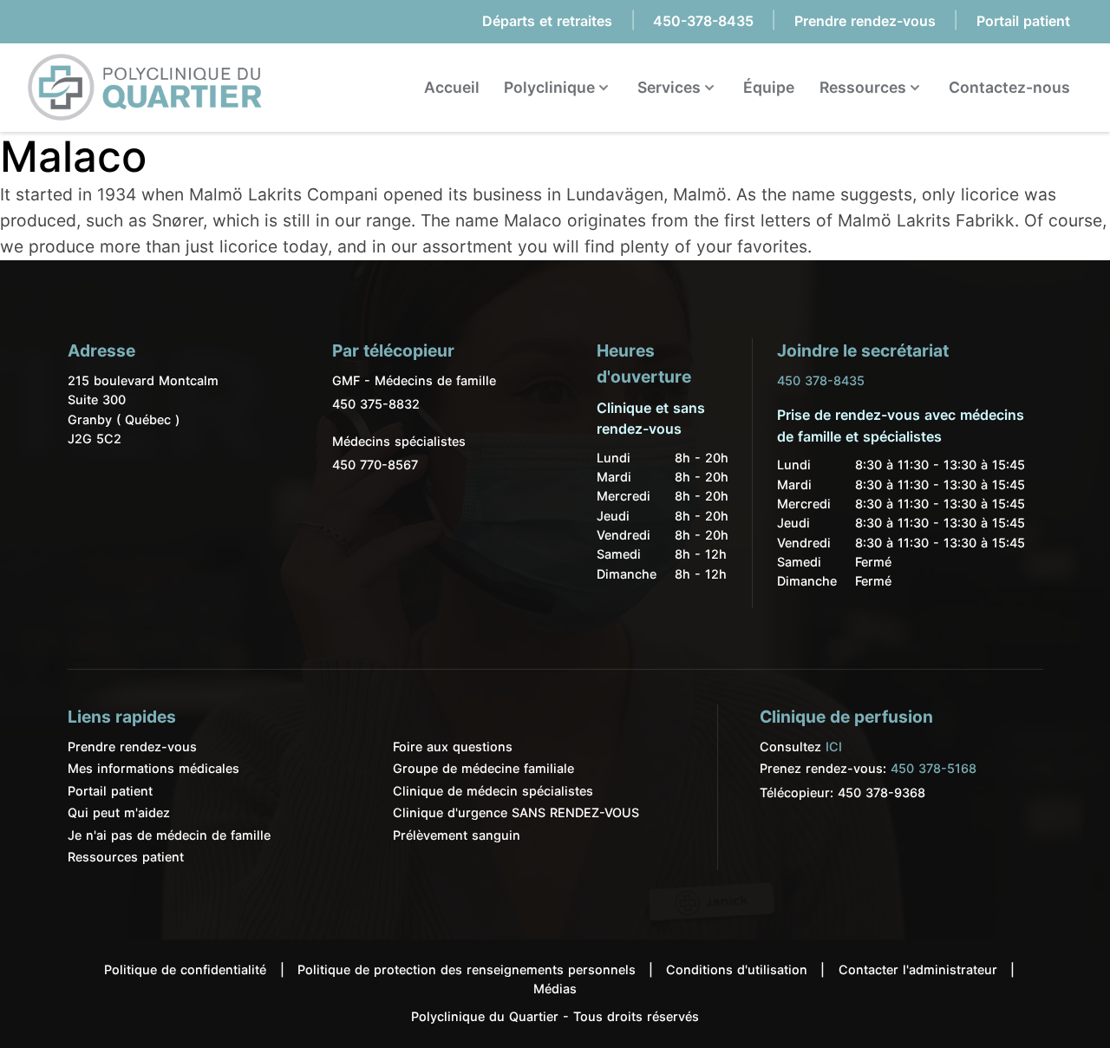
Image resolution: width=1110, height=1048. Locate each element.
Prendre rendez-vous (865, 20)
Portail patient (1023, 20)
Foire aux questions (453, 746)
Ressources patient (126, 856)
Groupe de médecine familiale (483, 768)
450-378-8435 (703, 20)
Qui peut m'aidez (119, 812)
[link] (145, 87)
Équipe (768, 87)
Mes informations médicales (153, 768)
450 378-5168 (933, 768)
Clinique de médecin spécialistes (493, 790)
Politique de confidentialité (185, 969)
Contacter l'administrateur (918, 969)
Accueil (452, 87)
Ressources (864, 87)
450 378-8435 (821, 380)
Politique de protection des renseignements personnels (466, 969)
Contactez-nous (1009, 87)
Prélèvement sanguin (456, 835)
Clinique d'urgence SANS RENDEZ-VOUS (516, 812)
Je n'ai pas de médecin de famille (169, 835)
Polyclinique (551, 87)
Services (670, 87)
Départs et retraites (547, 20)
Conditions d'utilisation (736, 969)
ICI (834, 746)
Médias (555, 988)
